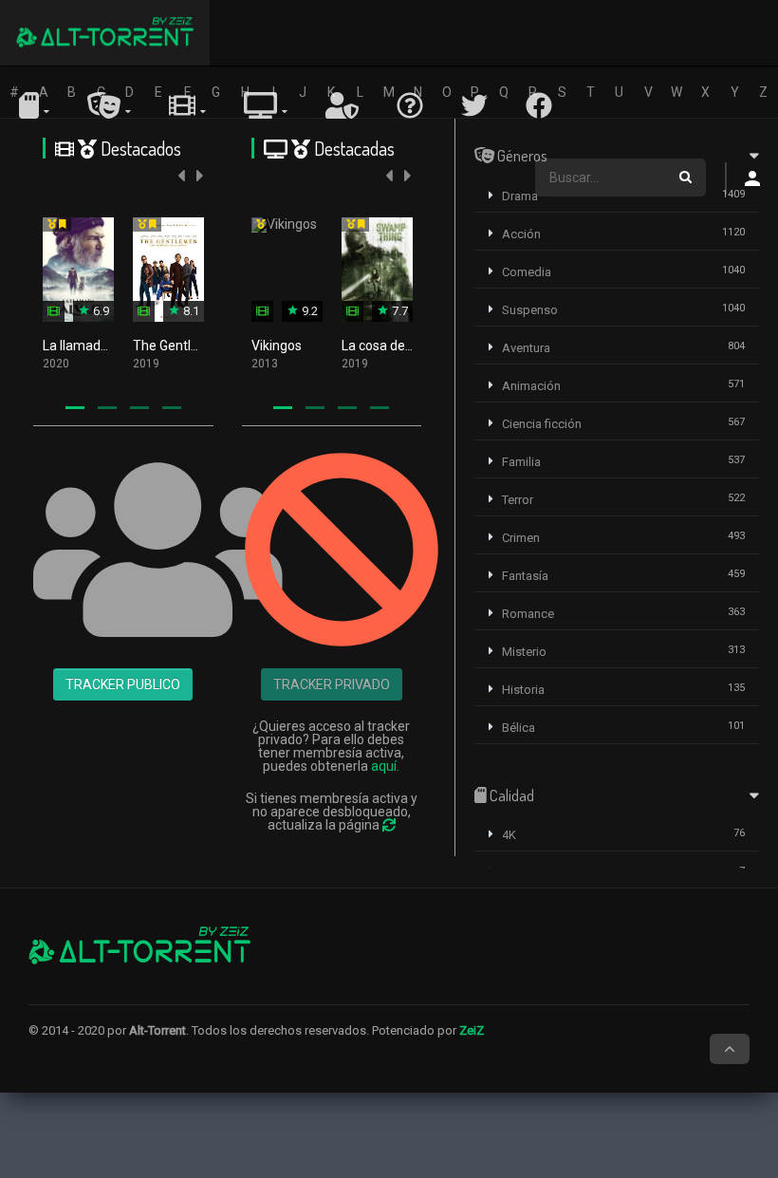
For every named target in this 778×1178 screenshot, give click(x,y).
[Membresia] (342, 105)
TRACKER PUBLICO (122, 684)
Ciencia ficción (542, 424)
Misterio (524, 652)
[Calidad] (34, 105)
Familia (521, 462)
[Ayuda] (410, 105)
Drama (520, 196)
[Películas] (187, 105)
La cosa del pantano (401, 345)
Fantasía (525, 576)
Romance (528, 614)
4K (509, 835)
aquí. (385, 766)
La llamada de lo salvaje (113, 345)
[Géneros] (109, 105)
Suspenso (530, 310)
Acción (521, 234)
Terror (517, 500)
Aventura (526, 348)
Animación (531, 386)
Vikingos (276, 345)
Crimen (521, 538)
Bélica (518, 727)
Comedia (526, 272)
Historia (523, 689)
